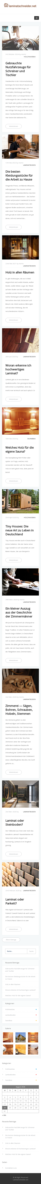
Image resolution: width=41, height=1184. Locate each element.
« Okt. (4, 1115)
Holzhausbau (30, 57)
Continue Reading (13, 126)
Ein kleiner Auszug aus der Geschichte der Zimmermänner (18, 612)
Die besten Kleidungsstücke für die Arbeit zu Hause (19, 175)
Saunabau (31, 439)
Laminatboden (29, 165)
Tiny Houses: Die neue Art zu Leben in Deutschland (19, 530)
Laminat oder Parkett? (14, 901)
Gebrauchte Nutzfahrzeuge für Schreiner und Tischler (18, 69)
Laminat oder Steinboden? (14, 822)
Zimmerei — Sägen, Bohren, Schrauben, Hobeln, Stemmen (19, 710)
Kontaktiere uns (11, 1168)
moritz (23, 54)
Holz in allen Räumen (19, 272)
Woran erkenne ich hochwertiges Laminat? (18, 369)
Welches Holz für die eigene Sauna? (19, 449)
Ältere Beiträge (11, 940)
